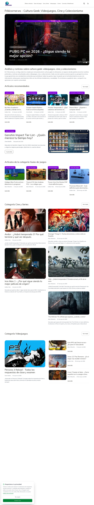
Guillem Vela (8, 112)
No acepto (17, 497)
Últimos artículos (29, 3)
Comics (59, 3)
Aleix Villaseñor (8, 186)
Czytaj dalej (9, 152)
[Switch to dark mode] (88, 3)
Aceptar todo (17, 500)
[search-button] (84, 3)
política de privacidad (8, 493)
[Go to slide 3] (86, 62)
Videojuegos (53, 3)
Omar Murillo (12, 60)
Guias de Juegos (38, 3)
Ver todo (85, 86)
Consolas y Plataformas (68, 3)
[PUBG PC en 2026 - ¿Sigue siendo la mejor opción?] (47, 39)
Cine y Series (46, 3)
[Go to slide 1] (83, 62)
